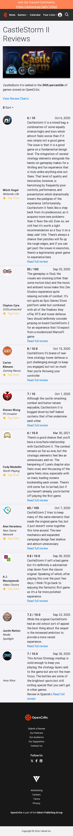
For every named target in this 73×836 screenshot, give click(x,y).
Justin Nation (11, 630)
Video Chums (11, 584)
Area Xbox (9, 680)
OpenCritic (16, 812)
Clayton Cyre (11, 305)
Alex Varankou (12, 526)
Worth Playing (11, 471)
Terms (36, 798)
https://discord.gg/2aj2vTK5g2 (36, 7)
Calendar (35, 14)
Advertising (36, 790)
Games (22, 14)
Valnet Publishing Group (49, 812)
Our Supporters (36, 741)
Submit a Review (36, 728)
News (12, 14)
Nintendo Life (11, 194)
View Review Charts (16, 98)
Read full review (37, 261)
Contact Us (36, 745)
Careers (36, 794)
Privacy (36, 803)
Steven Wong (11, 410)
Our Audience (36, 737)
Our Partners (36, 733)
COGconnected (12, 309)
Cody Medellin (12, 467)
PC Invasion (10, 414)
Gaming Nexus (11, 370)
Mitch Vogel (11, 190)
